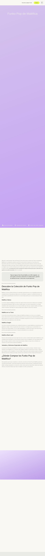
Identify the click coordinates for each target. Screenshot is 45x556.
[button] (42, 2)
